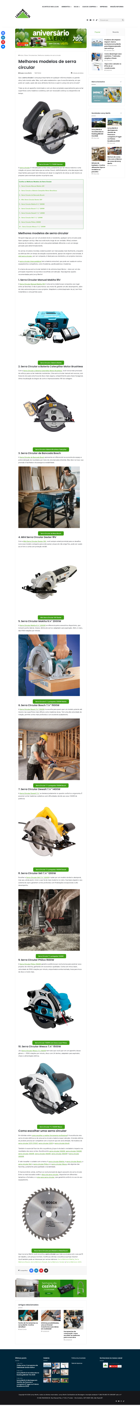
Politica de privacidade (79, 1358)
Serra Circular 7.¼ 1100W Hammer (51, 164)
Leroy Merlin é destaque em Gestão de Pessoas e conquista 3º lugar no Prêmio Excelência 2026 (115, 134)
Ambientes (65, 6)
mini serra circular (25, 256)
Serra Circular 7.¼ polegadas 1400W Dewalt (51, 869)
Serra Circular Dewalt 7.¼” (29, 793)
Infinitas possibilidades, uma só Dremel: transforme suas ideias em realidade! (50, 1326)
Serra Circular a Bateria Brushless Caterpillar (51, 449)
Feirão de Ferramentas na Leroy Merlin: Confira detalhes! (28, 1325)
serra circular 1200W (57, 1151)
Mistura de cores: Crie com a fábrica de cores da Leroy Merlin (115, 160)
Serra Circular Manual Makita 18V (32, 284)
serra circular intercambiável (30, 261)
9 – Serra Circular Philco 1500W (30, 222)
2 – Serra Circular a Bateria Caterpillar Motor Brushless (38, 190)
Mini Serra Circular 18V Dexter (50, 617)
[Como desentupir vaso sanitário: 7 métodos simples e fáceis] (97, 57)
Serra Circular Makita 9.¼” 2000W (33, 625)
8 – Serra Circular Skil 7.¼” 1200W (30, 217)
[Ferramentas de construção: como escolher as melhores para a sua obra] (73, 1320)
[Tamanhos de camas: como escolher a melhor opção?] (47, 1373)
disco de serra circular (50, 1174)
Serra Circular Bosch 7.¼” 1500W (32, 709)
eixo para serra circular (45, 1177)
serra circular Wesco (59, 1164)
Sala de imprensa (77, 1363)
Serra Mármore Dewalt (39, 1262)
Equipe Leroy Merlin (26, 73)
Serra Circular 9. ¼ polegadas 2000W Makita (50, 701)
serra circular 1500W (43, 1154)
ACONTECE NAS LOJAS (50, 6)
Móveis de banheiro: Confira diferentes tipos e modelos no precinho (98, 167)
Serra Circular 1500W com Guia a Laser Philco (51, 1043)
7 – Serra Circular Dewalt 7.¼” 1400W (32, 213)
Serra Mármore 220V (73, 1262)
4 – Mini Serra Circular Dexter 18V (30, 199)
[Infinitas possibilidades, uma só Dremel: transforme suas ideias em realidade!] (51, 1315)
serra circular (25, 168)
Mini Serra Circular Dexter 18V (34, 541)
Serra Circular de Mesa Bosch (51, 533)
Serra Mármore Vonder (56, 1262)
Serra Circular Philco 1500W (30, 964)
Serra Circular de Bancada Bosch (32, 457)
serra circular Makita (56, 1161)
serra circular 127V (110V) (28, 1143)
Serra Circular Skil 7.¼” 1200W (37, 877)
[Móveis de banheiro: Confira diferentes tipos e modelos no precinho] (99, 154)
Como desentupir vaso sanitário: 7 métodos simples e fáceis (113, 56)
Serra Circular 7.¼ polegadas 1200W (51, 956)
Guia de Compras (89, 6)
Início (21, 55)
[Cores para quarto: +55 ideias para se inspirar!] (64, 1372)
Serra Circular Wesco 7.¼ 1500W (34, 1051)
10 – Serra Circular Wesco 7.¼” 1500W (32, 226)
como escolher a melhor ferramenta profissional (49, 1135)
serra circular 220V (46, 1143)
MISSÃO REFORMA (116, 6)
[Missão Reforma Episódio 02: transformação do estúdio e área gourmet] (64, 1380)
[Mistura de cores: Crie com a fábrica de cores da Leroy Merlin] (115, 151)
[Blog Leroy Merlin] (22, 13)
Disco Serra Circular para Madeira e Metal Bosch (51, 1251)
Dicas (76, 6)
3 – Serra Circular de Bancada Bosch (31, 195)
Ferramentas (33, 55)
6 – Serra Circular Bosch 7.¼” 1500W (31, 208)
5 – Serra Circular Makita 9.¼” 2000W (31, 204)
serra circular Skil (25, 1164)
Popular (97, 32)
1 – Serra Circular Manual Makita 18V (31, 186)
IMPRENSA (103, 6)
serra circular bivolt (62, 1143)
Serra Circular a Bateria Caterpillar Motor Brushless (42, 371)
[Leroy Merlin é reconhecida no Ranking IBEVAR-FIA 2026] (99, 122)
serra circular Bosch (73, 1161)
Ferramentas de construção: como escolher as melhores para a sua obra (72, 1334)
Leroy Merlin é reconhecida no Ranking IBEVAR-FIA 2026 (98, 132)
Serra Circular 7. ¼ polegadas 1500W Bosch (51, 785)
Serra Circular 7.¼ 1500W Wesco (51, 1127)
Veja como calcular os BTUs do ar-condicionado (112, 66)
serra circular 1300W (74, 1151)
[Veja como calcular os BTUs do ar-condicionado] (97, 66)
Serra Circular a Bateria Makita (50, 363)
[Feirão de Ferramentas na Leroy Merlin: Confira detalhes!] (28, 1315)
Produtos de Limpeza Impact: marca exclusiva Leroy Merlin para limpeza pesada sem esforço (112, 44)
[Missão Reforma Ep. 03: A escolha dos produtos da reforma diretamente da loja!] (56, 1380)
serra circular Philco (41, 1164)
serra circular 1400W (26, 1154)
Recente (116, 32)
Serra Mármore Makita (66, 1259)
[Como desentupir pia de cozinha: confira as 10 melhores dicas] (56, 1371)
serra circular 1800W (59, 1154)
